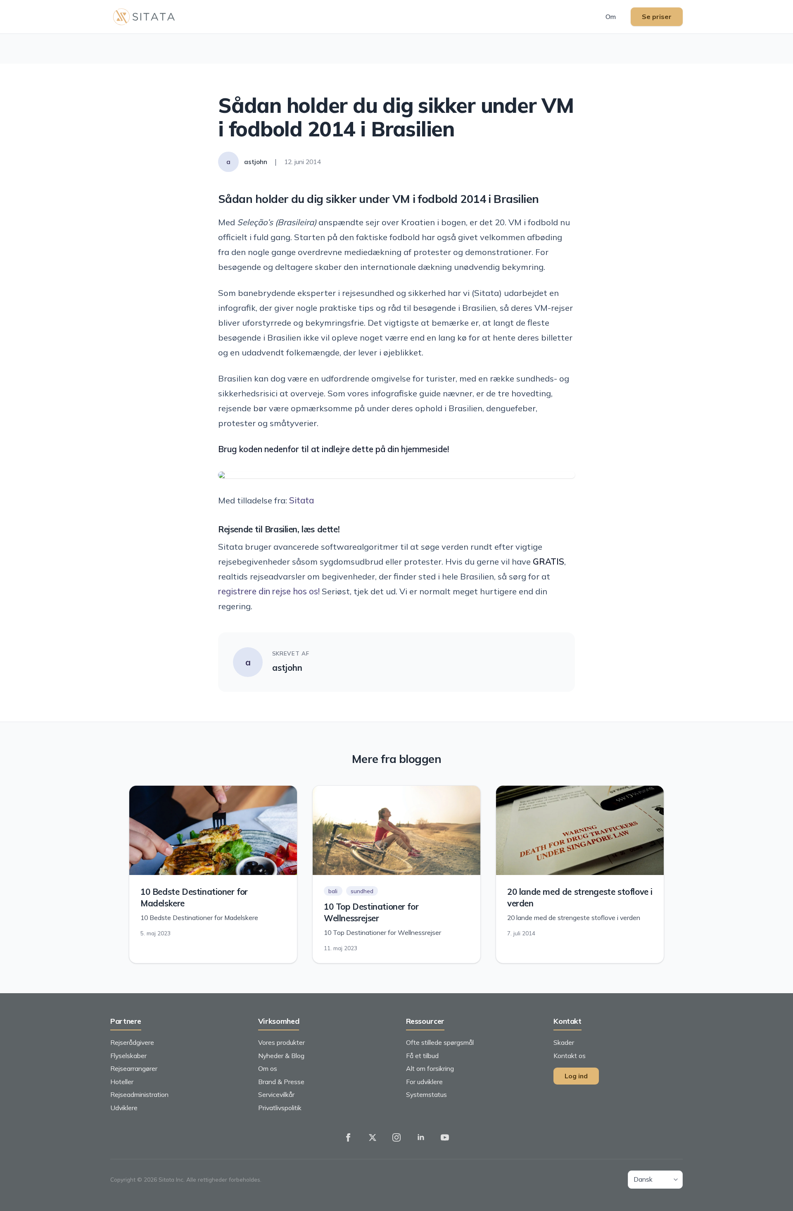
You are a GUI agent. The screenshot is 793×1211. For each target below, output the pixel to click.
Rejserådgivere (132, 1042)
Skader (563, 1042)
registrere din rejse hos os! (269, 591)
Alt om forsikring (430, 1068)
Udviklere (124, 1108)
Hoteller (121, 1082)
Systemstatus (426, 1094)
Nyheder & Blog (281, 1055)
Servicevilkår (276, 1094)
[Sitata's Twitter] (372, 1137)
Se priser (657, 16)
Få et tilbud (422, 1055)
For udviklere (424, 1082)
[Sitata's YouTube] (444, 1137)
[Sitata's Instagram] (396, 1137)
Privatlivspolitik (280, 1108)
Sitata (301, 500)
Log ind (576, 1076)
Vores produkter (281, 1042)
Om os (267, 1068)
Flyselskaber (128, 1055)
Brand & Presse (281, 1082)
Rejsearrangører (133, 1068)
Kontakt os (569, 1055)
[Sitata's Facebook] (348, 1137)
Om (610, 16)
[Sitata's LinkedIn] (421, 1137)
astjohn (287, 668)
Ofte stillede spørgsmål (440, 1042)
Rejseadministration (139, 1094)
